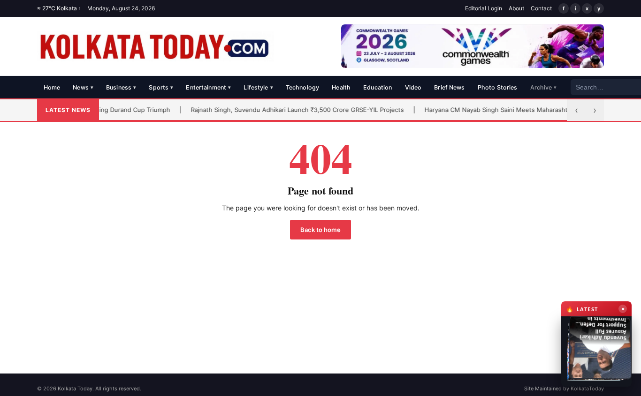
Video (413, 87)
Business (121, 87)
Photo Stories (498, 87)
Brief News (449, 87)
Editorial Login (483, 8)
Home (52, 87)
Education (377, 87)
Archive (543, 87)
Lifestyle (258, 87)
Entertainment (208, 87)
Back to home (320, 229)
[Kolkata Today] (155, 46)
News (83, 87)
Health (341, 87)
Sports (161, 87)
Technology (302, 87)
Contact (541, 8)
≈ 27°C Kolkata (59, 8)
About (516, 8)
